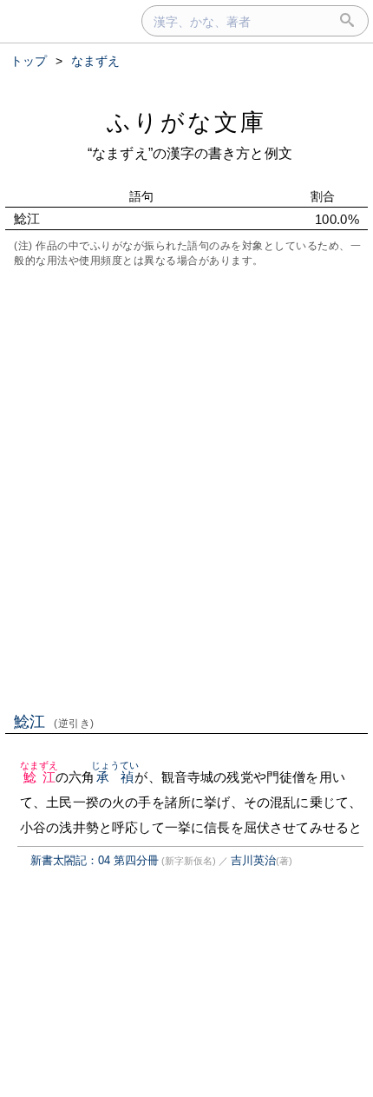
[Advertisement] (186, 488)
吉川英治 (253, 860)
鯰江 (54, 721)
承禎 (115, 777)
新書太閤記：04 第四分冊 (94, 860)
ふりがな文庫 (186, 122)
